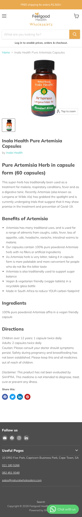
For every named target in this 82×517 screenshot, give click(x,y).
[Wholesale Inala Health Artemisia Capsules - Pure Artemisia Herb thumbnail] (8, 125)
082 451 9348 (11, 472)
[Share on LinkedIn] (20, 397)
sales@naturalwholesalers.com (22, 480)
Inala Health (14, 153)
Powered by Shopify (41, 510)
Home (6, 52)
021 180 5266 (11, 465)
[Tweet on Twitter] (13, 397)
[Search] (74, 34)
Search (41, 501)
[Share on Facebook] (5, 397)
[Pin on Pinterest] (27, 397)
